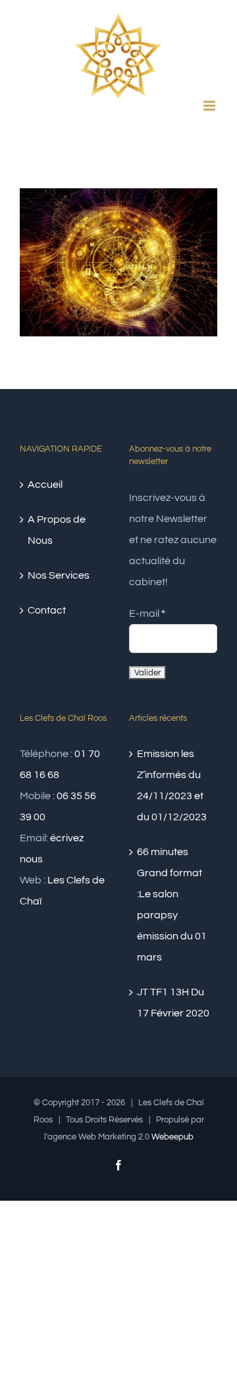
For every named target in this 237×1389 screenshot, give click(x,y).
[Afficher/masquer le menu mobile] (210, 106)
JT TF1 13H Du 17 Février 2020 (173, 1002)
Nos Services (59, 575)
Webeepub (172, 1136)
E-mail (147, 613)
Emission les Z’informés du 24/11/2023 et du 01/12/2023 (172, 785)
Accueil (45, 484)
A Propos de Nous (57, 530)
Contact (47, 610)
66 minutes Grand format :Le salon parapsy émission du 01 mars (172, 904)
